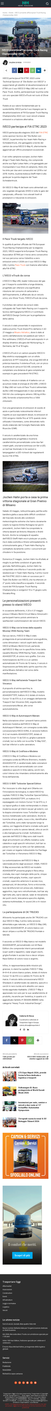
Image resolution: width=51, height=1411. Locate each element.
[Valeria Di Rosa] (6, 62)
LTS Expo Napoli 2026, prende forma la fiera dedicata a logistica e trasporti (32, 1075)
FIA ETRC (43, 132)
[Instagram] (24, 1029)
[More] (44, 70)
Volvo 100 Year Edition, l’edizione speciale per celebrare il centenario (24, 1341)
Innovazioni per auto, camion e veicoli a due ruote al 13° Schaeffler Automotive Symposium (32, 1106)
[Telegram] (27, 1382)
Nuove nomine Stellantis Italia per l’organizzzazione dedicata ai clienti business (25, 1329)
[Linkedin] (38, 70)
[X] (20, 70)
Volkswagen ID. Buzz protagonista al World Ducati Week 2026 (31, 1090)
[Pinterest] (26, 70)
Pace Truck (20, 265)
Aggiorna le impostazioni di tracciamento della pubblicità (29, 1407)
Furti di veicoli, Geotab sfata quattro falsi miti (19, 1324)
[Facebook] (14, 70)
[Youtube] (35, 1382)
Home (5, 13)
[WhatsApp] (32, 70)
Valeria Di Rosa (15, 62)
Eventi (11, 13)
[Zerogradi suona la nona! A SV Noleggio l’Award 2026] (9, 1122)
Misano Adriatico (22, 332)
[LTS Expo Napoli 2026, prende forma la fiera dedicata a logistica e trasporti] (9, 1076)
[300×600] (22, 1266)
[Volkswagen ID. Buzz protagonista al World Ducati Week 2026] (9, 1091)
